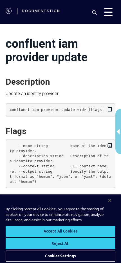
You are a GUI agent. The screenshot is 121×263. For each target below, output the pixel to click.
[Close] (109, 200)
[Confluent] (9, 12)
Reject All (60, 243)
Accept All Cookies (60, 231)
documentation (41, 11)
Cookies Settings (60, 255)
